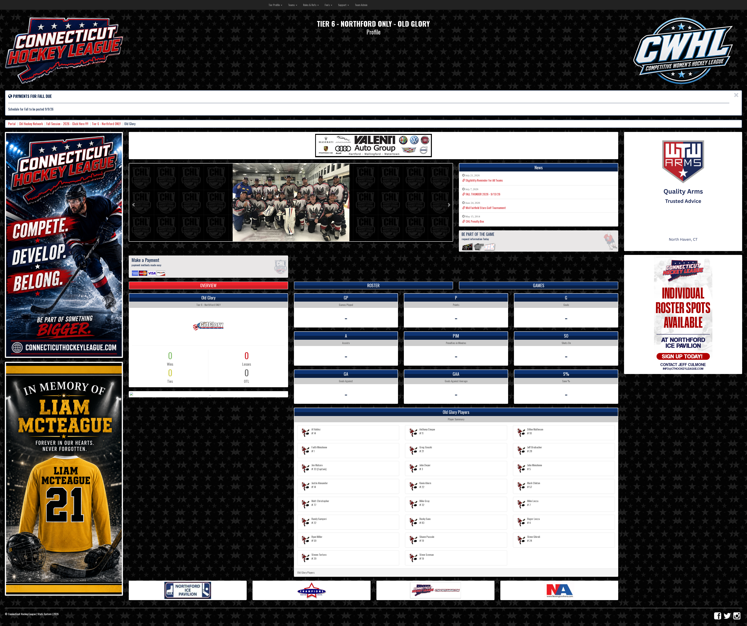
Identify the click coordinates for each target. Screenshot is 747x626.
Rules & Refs (310, 5)
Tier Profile (274, 5)
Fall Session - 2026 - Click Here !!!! (67, 123)
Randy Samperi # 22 (319, 521)
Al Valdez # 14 (316, 431)
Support (342, 5)
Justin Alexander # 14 (319, 485)
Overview (208, 285)
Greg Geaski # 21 (425, 449)
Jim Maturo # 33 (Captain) (318, 467)
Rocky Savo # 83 (424, 521)
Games (538, 285)
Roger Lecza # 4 (533, 521)
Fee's (327, 5)
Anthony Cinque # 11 (427, 431)
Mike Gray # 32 (424, 503)
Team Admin (361, 5)
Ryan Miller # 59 (316, 539)
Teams (291, 5)
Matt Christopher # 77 (320, 503)
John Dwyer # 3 (424, 467)
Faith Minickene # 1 (319, 449)
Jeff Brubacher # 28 (534, 449)
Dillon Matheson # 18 (535, 431)
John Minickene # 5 (534, 467)
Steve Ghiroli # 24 (533, 539)
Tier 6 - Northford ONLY (106, 123)
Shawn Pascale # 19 (426, 539)
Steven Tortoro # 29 (318, 556)
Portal (12, 123)
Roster (373, 285)
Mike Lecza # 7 (532, 503)
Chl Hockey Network (31, 123)
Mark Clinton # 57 (533, 485)
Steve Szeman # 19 (426, 556)
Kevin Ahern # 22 (425, 485)
